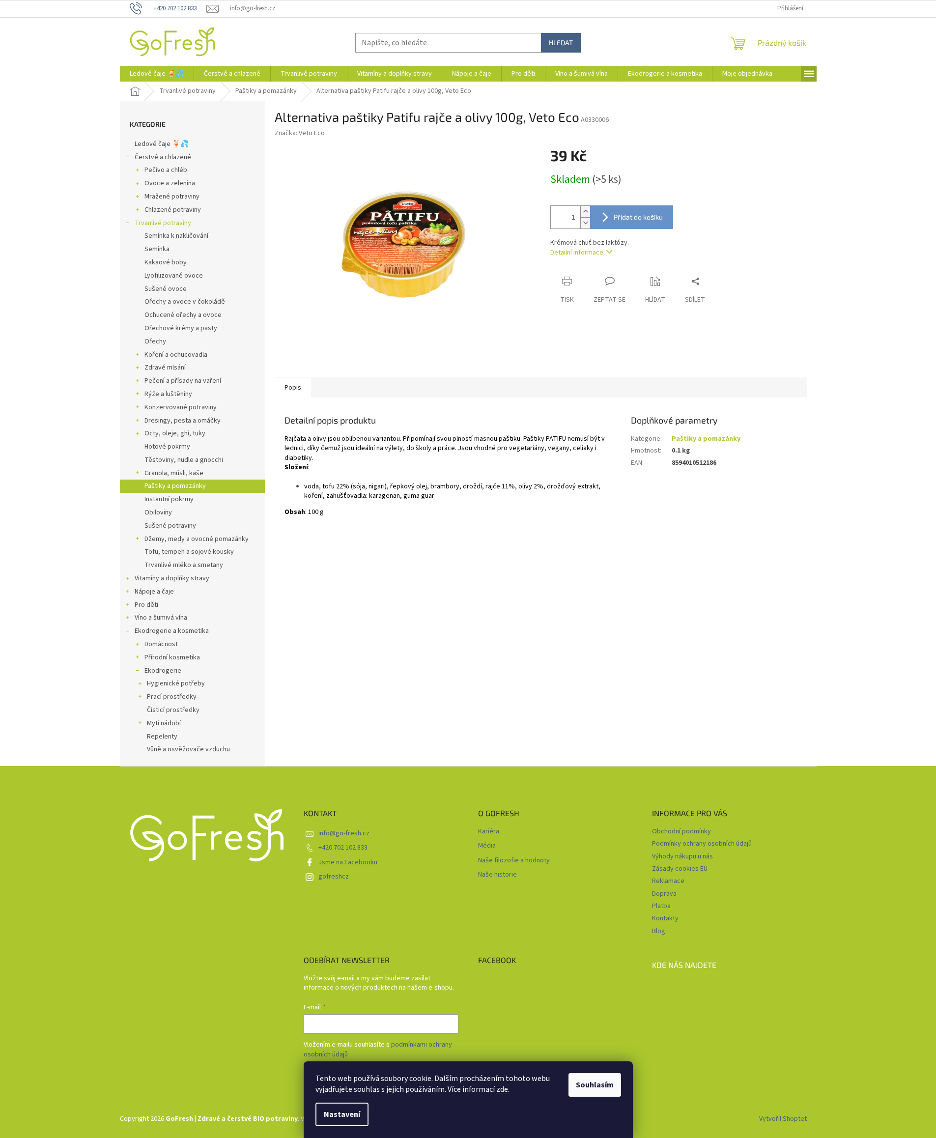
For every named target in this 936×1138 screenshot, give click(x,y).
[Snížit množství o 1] (585, 222)
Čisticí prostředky (173, 710)
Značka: (300, 133)
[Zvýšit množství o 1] (585, 211)
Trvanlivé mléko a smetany (183, 565)
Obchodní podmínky (681, 831)
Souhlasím (595, 1085)
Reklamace (668, 881)
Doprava (664, 894)
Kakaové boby (165, 262)
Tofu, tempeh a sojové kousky (189, 552)
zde (502, 1089)
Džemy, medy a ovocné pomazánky (196, 539)
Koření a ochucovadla (175, 355)
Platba (661, 906)
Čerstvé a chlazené (163, 157)
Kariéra (488, 831)
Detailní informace (576, 252)
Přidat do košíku (638, 217)
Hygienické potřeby (176, 683)
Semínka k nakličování (176, 236)
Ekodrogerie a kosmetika (172, 631)
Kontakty (665, 918)
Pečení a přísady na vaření (182, 381)
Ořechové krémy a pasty (180, 328)
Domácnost (161, 644)
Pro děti (146, 605)
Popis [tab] (292, 388)
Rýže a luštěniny (168, 394)
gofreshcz (333, 877)
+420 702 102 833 (343, 848)
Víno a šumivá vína (161, 618)
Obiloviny (158, 512)
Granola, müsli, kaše (173, 473)
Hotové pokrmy (167, 447)
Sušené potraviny (170, 526)
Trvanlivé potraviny (163, 223)
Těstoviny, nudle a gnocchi (183, 460)
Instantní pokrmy (169, 499)
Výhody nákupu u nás (682, 856)
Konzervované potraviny (180, 407)
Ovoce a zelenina (169, 183)
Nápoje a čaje (154, 592)
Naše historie (497, 875)
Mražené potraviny (171, 196)
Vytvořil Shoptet (783, 1119)
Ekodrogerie (162, 671)
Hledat (561, 42)
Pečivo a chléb (165, 170)
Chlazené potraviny (172, 210)
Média (487, 846)
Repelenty (162, 736)
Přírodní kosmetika (172, 657)
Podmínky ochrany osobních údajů (702, 844)
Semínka (157, 249)
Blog (658, 931)
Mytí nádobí (164, 723)
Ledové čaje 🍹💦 (162, 144)
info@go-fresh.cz (343, 833)
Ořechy (155, 341)
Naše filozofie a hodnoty (514, 860)
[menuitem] (157, 74)
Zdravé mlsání (165, 367)
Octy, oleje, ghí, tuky (174, 433)
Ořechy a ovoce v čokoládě (184, 302)
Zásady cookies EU (680, 869)
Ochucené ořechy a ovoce (183, 315)
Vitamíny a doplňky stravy (172, 578)
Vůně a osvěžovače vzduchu (188, 749)
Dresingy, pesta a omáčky (182, 421)
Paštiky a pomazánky (175, 486)
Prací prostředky (172, 697)
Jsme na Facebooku (347, 862)
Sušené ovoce (165, 289)
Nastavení (342, 1114)
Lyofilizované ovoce (173, 276)
